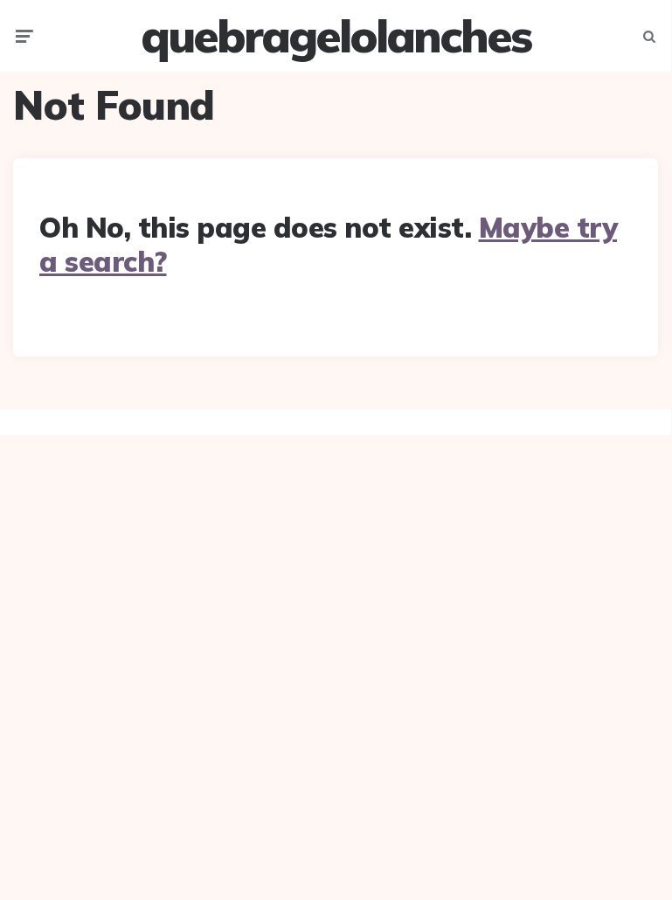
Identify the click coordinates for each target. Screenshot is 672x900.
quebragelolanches (335, 36)
